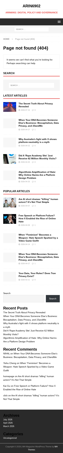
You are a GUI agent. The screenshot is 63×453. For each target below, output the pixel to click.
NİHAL (6, 353)
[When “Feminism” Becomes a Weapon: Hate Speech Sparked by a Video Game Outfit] (9, 238)
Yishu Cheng (9, 363)
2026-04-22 (25, 146)
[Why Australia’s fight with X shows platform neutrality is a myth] (9, 142)
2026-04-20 (25, 162)
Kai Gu (6, 386)
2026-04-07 (25, 206)
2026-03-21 (25, 280)
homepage (8, 376)
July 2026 (7, 419)
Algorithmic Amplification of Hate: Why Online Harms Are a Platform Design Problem (37, 175)
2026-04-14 (25, 244)
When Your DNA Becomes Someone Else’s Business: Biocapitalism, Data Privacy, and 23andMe (39, 123)
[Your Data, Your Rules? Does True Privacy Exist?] (9, 277)
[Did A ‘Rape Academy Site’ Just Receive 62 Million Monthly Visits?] (9, 159)
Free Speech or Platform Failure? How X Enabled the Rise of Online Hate (37, 218)
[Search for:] (31, 29)
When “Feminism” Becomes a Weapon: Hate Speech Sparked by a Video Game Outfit (38, 237)
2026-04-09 (25, 225)
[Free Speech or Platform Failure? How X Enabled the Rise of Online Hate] (9, 219)
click (5, 395)
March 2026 (8, 426)
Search (6, 293)
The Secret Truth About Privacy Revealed (24, 312)
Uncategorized (10, 438)
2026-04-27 (25, 130)
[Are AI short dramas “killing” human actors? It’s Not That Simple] (9, 202)
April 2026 (8, 423)
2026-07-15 (25, 110)
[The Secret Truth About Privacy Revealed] (9, 107)
